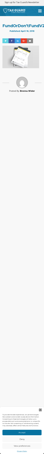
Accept (22, 432)
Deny (22, 439)
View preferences (22, 446)
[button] (40, 410)
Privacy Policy (22, 451)
